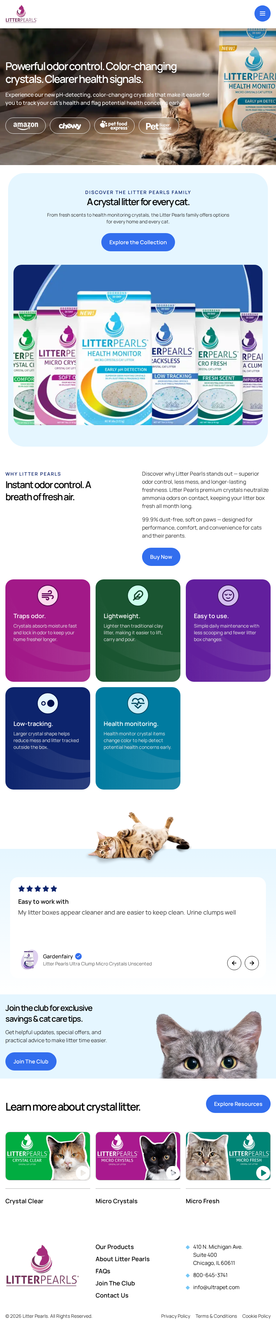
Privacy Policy (175, 1316)
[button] (234, 963)
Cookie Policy (256, 1316)
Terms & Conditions (216, 1316)
